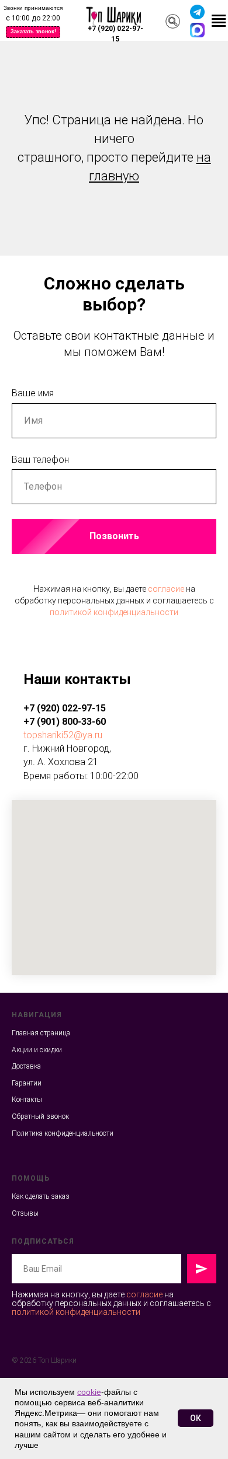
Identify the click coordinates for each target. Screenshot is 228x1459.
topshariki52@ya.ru (62, 735)
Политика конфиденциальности (62, 1133)
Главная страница (41, 1033)
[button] (33, 32)
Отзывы (25, 1213)
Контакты (27, 1099)
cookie (89, 1392)
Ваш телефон (40, 459)
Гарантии (27, 1083)
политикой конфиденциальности (114, 612)
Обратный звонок (40, 1116)
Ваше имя (33, 393)
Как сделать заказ (41, 1196)
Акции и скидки (37, 1050)
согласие (166, 589)
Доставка (26, 1066)
